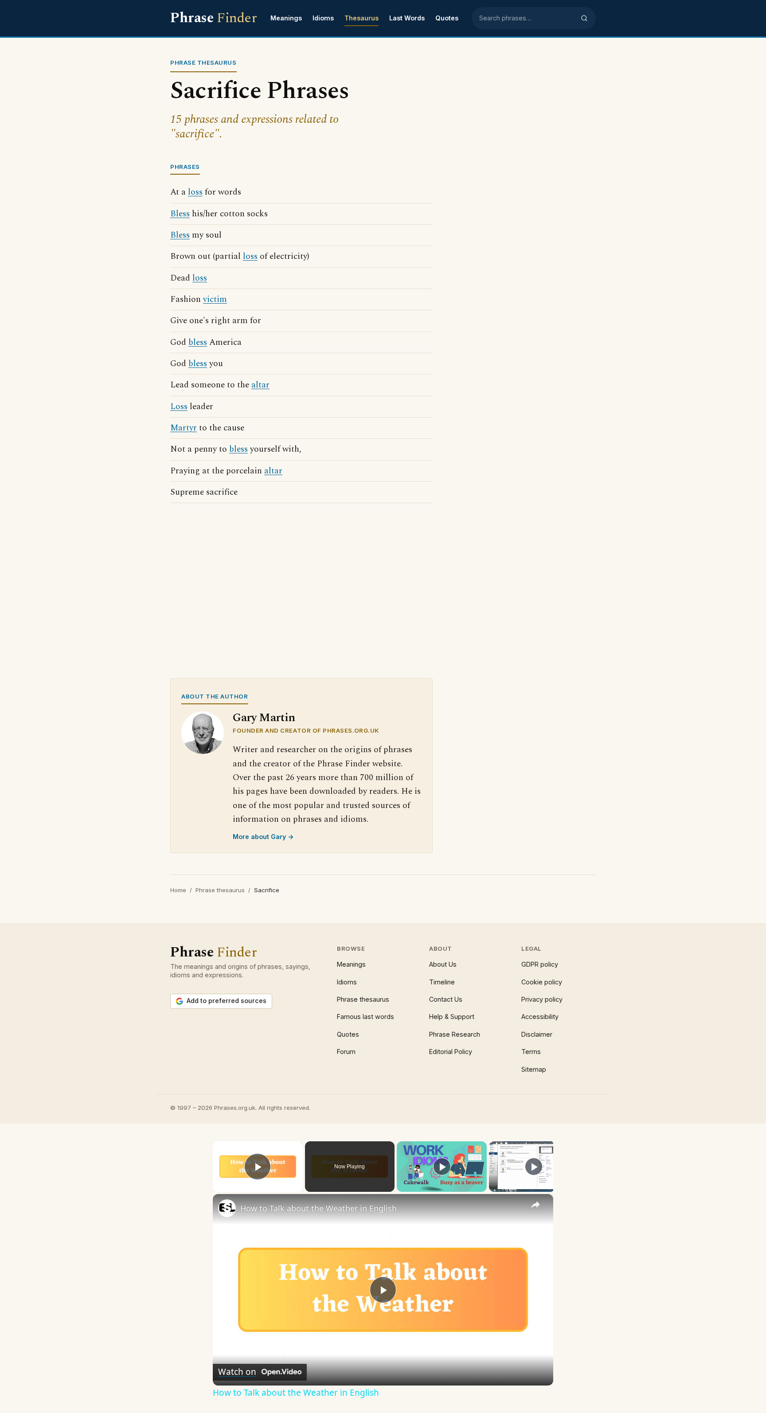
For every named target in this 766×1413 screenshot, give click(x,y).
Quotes (446, 18)
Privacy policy (542, 999)
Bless (180, 213)
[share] (535, 1205)
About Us (443, 964)
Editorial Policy (450, 1051)
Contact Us (445, 999)
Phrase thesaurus (220, 890)
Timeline (442, 982)
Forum (346, 1051)
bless (197, 342)
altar (260, 385)
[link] (227, 1208)
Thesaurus (361, 18)
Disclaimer (536, 1034)
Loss (179, 406)
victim (215, 299)
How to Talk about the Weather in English (318, 1208)
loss (195, 192)
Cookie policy (541, 982)
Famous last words (365, 1016)
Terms (531, 1051)
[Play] (442, 1166)
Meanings (286, 18)
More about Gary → (263, 836)
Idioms (323, 18)
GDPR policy (539, 964)
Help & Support (451, 1016)
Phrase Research (454, 1034)
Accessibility (540, 1016)
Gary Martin (264, 717)
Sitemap (533, 1069)
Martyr (183, 428)
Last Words (407, 18)
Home (178, 890)
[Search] (584, 18)
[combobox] (527, 18)
